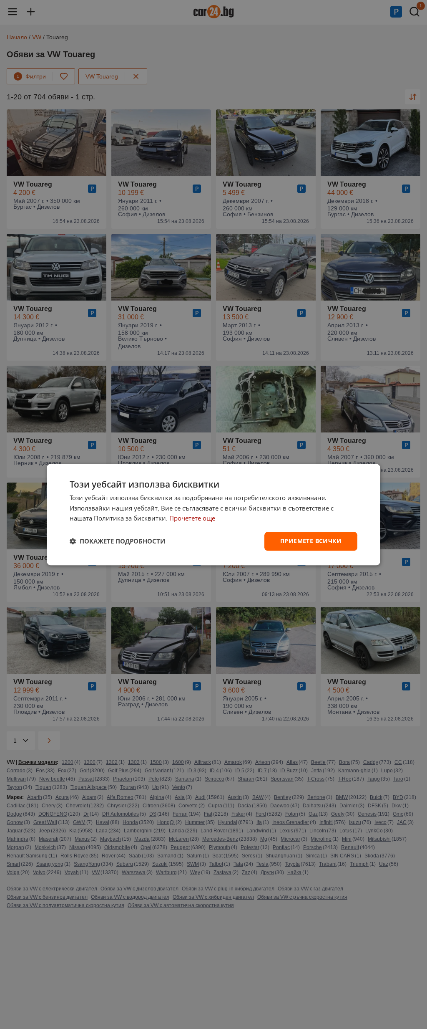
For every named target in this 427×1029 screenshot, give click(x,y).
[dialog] (213, 514)
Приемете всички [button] (311, 541)
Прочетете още (192, 518)
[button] (117, 541)
